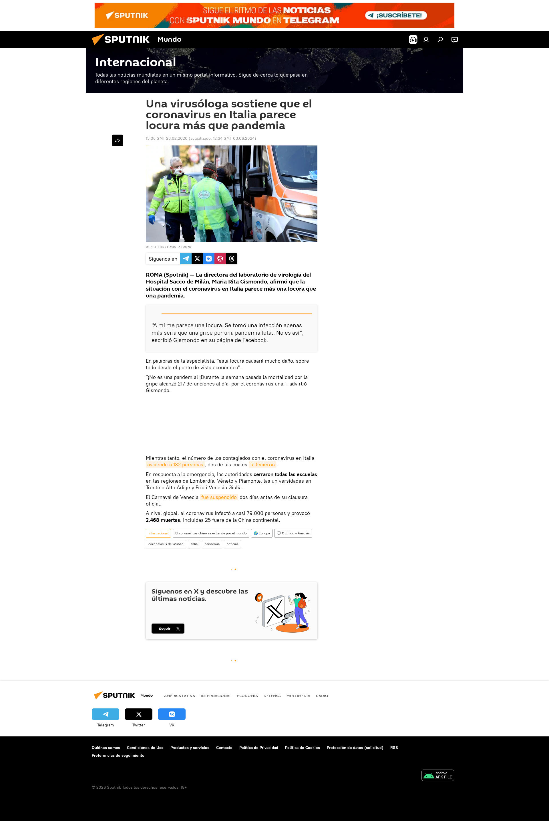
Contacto (224, 747)
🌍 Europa (262, 533)
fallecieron (262, 464)
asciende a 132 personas (175, 464)
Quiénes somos (106, 747)
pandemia (212, 544)
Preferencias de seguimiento (118, 755)
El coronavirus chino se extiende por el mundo (211, 533)
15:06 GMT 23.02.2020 (167, 138)
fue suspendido (219, 497)
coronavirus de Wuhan (166, 544)
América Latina (179, 695)
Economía (247, 695)
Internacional (158, 533)
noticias (232, 544)
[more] (117, 140)
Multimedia (298, 695)
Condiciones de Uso (145, 747)
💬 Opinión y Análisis (293, 533)
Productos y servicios (189, 747)
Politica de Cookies (302, 747)
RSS (394, 747)
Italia (194, 544)
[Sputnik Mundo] (123, 46)
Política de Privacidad (258, 747)
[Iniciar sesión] (426, 39)
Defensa (272, 695)
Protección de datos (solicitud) (355, 747)
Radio (322, 695)
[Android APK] (437, 776)
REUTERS (157, 247)
